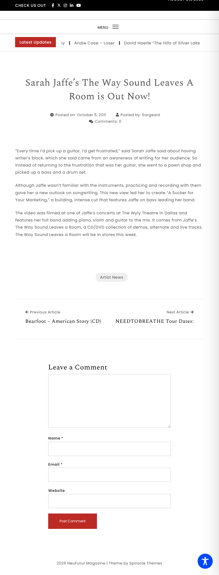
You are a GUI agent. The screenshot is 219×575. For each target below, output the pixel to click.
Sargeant (151, 115)
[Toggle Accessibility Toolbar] (205, 561)
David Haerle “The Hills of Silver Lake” (160, 43)
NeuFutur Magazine (86, 563)
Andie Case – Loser (92, 43)
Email (55, 464)
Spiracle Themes (145, 563)
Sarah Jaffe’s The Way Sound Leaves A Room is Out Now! (109, 89)
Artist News (111, 277)
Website (56, 490)
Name (55, 438)
